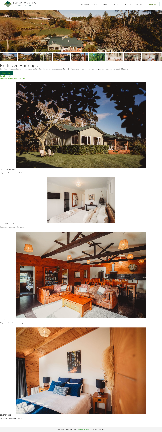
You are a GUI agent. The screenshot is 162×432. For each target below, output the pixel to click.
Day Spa (127, 4)
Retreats (105, 4)
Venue (117, 4)
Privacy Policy (80, 429)
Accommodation (89, 4)
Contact (140, 4)
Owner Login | (87, 429)
